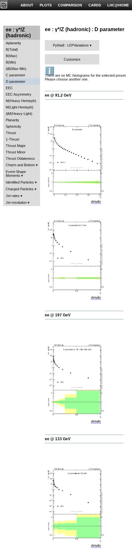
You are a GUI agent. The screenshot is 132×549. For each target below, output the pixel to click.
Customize (72, 59)
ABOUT (27, 5)
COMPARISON (70, 5)
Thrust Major (16, 146)
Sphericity (13, 126)
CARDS (94, 5)
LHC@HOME (118, 5)
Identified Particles (20, 182)
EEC (9, 88)
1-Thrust (12, 139)
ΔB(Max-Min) (16, 69)
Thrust (11, 133)
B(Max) (11, 56)
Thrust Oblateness (20, 158)
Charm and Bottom (20, 165)
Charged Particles (20, 189)
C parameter (15, 75)
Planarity (12, 120)
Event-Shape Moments (16, 173)
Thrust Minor (16, 152)
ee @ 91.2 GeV (58, 95)
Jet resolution (16, 202)
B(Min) (11, 62)
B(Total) (12, 49)
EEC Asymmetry (18, 94)
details (96, 201)
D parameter (15, 81)
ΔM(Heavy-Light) (19, 114)
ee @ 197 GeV (57, 315)
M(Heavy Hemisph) (21, 101)
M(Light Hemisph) (19, 107)
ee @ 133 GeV (57, 439)
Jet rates (13, 196)
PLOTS (46, 5)
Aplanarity (13, 43)
